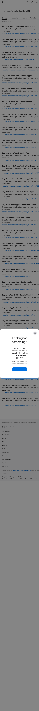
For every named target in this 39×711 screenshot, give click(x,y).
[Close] (35, 333)
